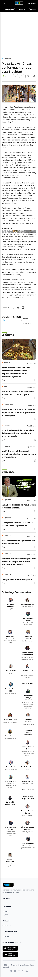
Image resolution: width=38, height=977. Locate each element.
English (5, 915)
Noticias (22, 9)
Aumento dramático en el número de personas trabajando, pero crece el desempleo (18, 412)
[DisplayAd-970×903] (19, 231)
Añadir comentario (27, 319)
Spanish (5, 911)
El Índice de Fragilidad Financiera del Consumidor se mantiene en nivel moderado (18, 433)
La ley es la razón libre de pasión (17, 579)
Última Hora (9, 9)
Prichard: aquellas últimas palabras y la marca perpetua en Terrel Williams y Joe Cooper (19, 561)
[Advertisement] (19, 32)
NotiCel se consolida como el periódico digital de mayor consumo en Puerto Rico (19, 454)
